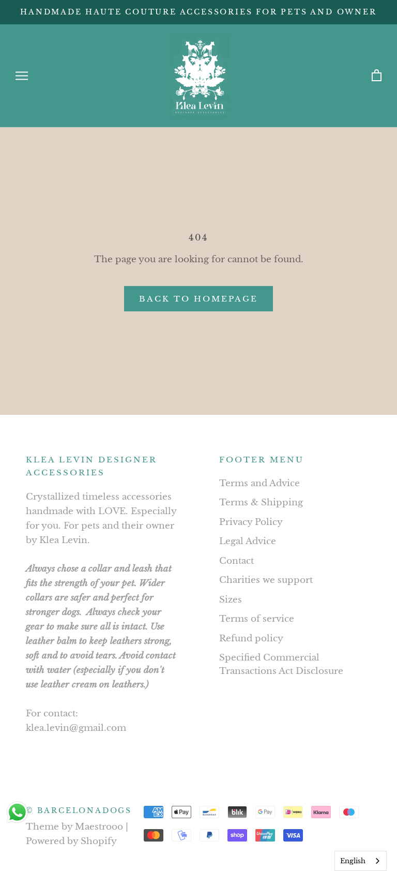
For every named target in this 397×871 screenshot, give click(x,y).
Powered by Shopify (71, 841)
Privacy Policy (251, 522)
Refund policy (251, 638)
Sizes (230, 599)
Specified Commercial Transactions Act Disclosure (281, 664)
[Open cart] (376, 76)
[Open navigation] (22, 75)
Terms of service (256, 618)
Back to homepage (198, 299)
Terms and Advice (259, 483)
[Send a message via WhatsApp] (17, 812)
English (352, 861)
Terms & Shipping (261, 502)
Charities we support (266, 580)
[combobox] (360, 861)
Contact (236, 560)
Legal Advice (247, 541)
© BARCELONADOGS (79, 810)
